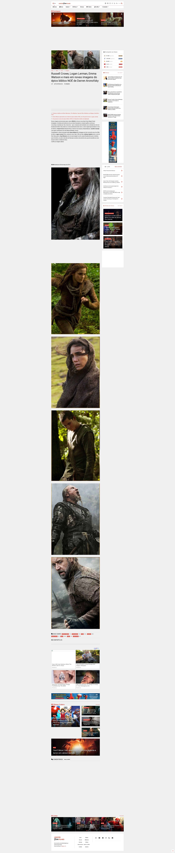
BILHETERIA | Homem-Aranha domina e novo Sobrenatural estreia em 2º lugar (114, 116)
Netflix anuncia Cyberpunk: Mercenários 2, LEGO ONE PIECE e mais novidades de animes (63, 721)
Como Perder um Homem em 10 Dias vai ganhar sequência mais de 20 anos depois (115, 78)
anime (54, 715)
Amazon (85, 730)
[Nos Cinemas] (75, 698)
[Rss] (114, 3)
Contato (80, 846)
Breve (61, 6)
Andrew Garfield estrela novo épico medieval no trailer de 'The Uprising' (90, 723)
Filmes (75, 6)
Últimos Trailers (59, 705)
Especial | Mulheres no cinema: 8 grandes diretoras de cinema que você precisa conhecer (111, 827)
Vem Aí (80, 839)
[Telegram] (105, 3)
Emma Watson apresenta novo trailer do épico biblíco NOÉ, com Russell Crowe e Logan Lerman (75, 116)
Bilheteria (87, 839)
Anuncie (86, 846)
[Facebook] (107, 3)
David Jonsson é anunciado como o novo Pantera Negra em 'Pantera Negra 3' (111, 22)
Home (55, 6)
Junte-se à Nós (87, 844)
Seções (67, 6)
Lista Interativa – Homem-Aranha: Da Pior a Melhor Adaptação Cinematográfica (62, 827)
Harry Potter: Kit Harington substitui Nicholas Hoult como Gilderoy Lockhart (114, 108)
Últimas (107, 72)
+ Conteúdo (104, 6)
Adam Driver (79, 20)
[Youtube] (110, 3)
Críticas (86, 842)
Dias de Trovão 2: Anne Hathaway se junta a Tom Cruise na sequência (115, 100)
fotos (62, 70)
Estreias (80, 842)
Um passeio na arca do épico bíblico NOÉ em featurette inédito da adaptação (70, 119)
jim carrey (107, 225)
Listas (55, 816)
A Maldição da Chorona (109, 213)
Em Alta (97, 6)
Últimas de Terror (109, 205)
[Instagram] (112, 3)
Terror (54, 747)
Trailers (90, 6)
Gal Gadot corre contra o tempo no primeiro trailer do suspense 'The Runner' (90, 734)
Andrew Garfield (86, 719)
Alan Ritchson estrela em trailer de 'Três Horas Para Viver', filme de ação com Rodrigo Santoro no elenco (89, 711)
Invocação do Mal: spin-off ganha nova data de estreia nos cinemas (113, 217)
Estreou (82, 6)
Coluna (54, 823)
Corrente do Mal (108, 238)
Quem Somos (80, 844)
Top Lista (103, 823)
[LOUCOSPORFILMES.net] (64, 4)
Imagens (67, 70)
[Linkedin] (116, 3)
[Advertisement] (87, 38)
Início (52, 70)
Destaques (56, 11)
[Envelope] (112, 838)
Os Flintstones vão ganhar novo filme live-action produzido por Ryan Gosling (114, 85)
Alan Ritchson (86, 707)
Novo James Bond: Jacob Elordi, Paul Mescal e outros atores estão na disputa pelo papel (115, 93)
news (57, 70)
